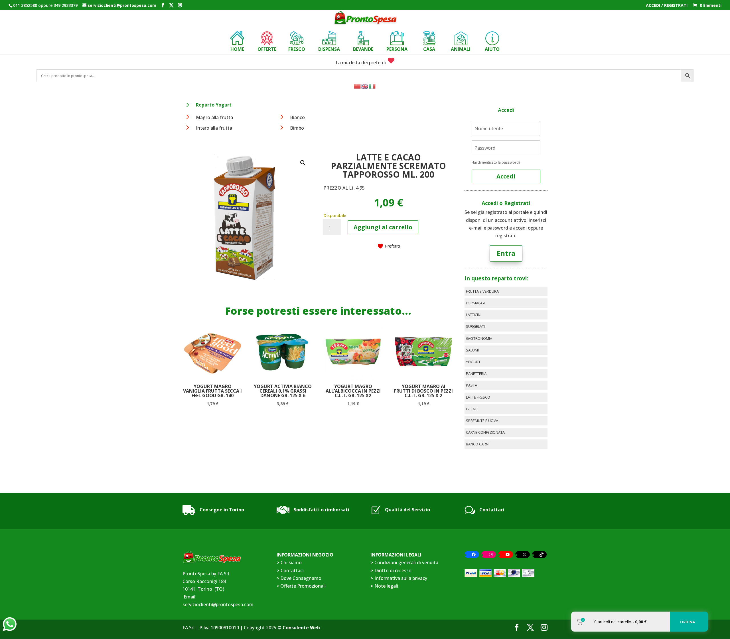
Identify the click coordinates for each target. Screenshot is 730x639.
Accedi (505, 176)
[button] (303, 163)
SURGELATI (475, 326)
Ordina (687, 621)
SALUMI (472, 350)
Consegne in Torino (222, 510)
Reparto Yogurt (214, 105)
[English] (365, 86)
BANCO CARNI (477, 444)
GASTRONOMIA (479, 338)
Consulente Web (301, 627)
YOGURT (473, 361)
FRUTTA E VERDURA (482, 291)
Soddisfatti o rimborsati (321, 510)
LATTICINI (473, 314)
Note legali (386, 586)
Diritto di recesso (392, 570)
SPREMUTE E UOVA (482, 420)
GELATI (472, 408)
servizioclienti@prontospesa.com (218, 604)
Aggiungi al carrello (383, 227)
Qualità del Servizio (407, 510)
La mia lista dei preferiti (362, 62)
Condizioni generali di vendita (406, 562)
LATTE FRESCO (478, 397)
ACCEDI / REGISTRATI (667, 5)
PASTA (471, 385)
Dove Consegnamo (300, 578)
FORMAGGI (475, 303)
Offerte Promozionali (302, 586)
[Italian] (372, 86)
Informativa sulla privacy (400, 578)
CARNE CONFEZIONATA (485, 432)
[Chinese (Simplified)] (357, 86)
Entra (506, 253)
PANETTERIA (476, 373)
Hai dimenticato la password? (496, 162)
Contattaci (491, 510)
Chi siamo (291, 562)
